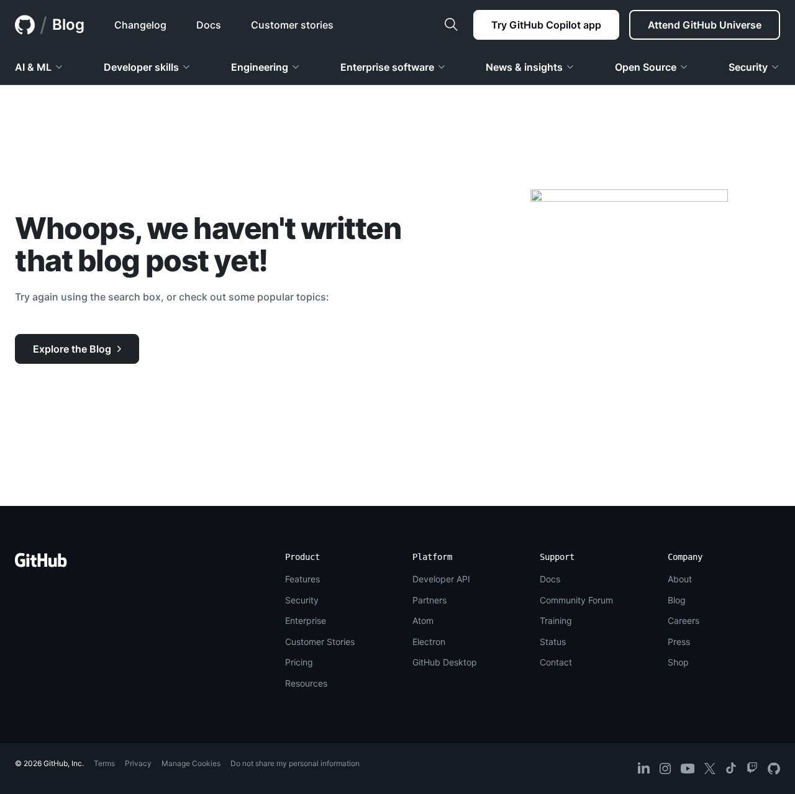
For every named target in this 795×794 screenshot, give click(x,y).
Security (302, 600)
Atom (423, 620)
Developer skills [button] (141, 67)
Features (302, 579)
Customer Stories (320, 641)
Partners (429, 600)
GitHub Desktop (444, 662)
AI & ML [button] (33, 67)
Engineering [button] (259, 67)
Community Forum (576, 600)
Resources (306, 683)
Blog (68, 25)
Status (553, 641)
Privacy (138, 763)
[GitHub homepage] (25, 25)
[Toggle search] (450, 25)
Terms (104, 763)
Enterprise (305, 620)
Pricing (299, 662)
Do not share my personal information (295, 763)
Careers (683, 620)
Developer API (441, 579)
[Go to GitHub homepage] (41, 564)
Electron (428, 641)
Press (679, 641)
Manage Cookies (190, 763)
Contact (556, 662)
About (680, 579)
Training (556, 620)
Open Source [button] (645, 67)
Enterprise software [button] (387, 67)
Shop (678, 662)
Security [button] (748, 67)
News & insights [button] (524, 67)
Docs (550, 579)
